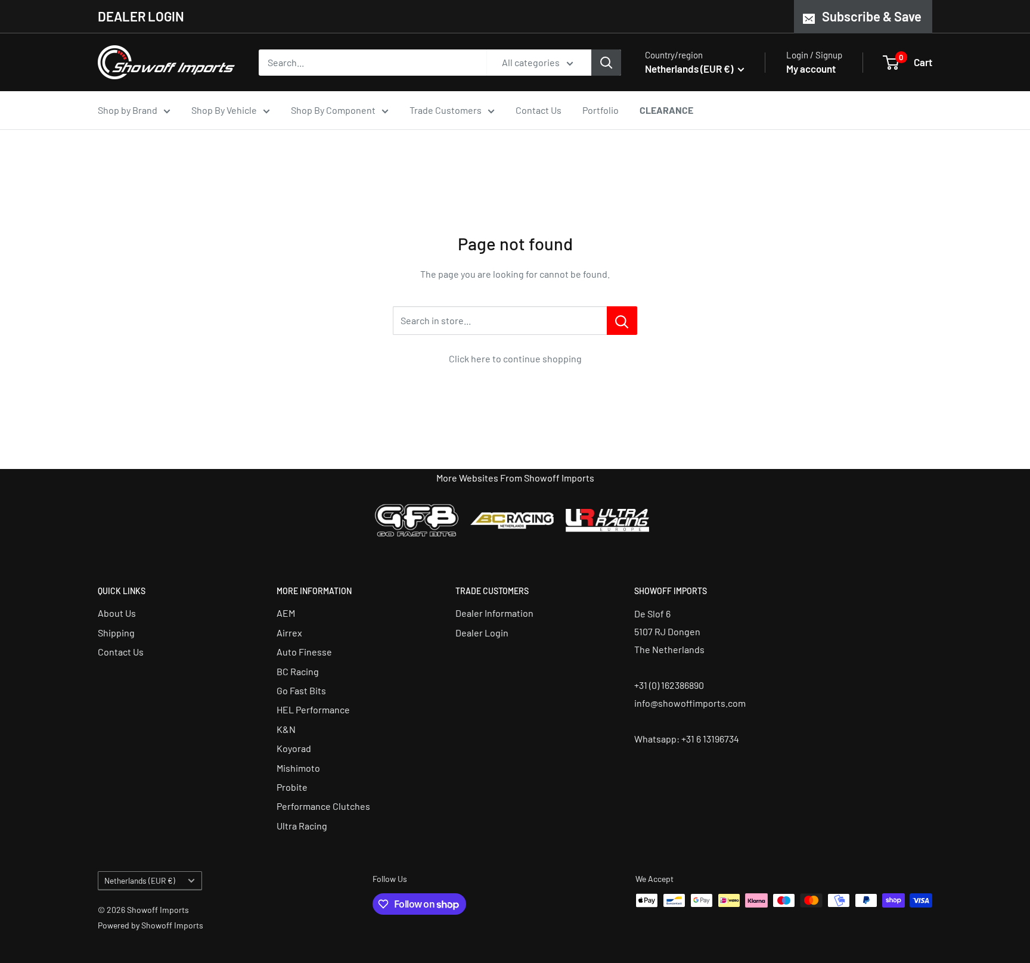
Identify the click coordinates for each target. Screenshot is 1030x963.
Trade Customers (445, 110)
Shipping (116, 632)
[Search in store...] (622, 320)
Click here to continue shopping (515, 358)
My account (811, 68)
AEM (286, 613)
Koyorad (294, 748)
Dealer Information (494, 613)
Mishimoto (298, 767)
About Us (117, 613)
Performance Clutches (323, 806)
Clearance (666, 110)
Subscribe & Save (872, 16)
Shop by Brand (127, 110)
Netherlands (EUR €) (139, 880)
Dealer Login (481, 632)
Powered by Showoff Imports (150, 925)
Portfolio (600, 110)
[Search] (606, 62)
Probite (292, 787)
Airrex (289, 632)
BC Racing (298, 671)
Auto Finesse (304, 651)
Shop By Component (333, 110)
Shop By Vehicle (224, 110)
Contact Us (538, 110)
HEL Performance (313, 709)
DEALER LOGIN (141, 16)
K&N (286, 729)
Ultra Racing (302, 825)
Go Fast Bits (301, 690)
